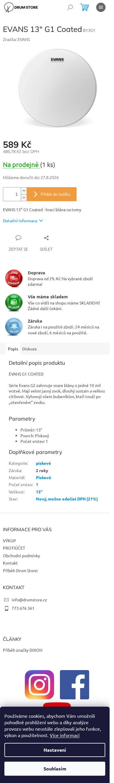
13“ (39, 491)
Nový (41, 498)
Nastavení (55, 750)
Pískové (43, 477)
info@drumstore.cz (29, 599)
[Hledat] (70, 7)
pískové (43, 463)
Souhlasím (55, 768)
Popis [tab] (13, 348)
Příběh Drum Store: (20, 570)
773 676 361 (23, 608)
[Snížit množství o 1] (24, 197)
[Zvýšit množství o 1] (24, 190)
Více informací (65, 735)
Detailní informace (20, 220)
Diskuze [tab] (29, 348)
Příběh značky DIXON (22, 650)
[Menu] (101, 7)
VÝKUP (9, 540)
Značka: (16, 39)
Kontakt (10, 562)
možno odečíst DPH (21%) (73, 498)
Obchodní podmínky (21, 555)
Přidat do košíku (55, 194)
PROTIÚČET (14, 547)
